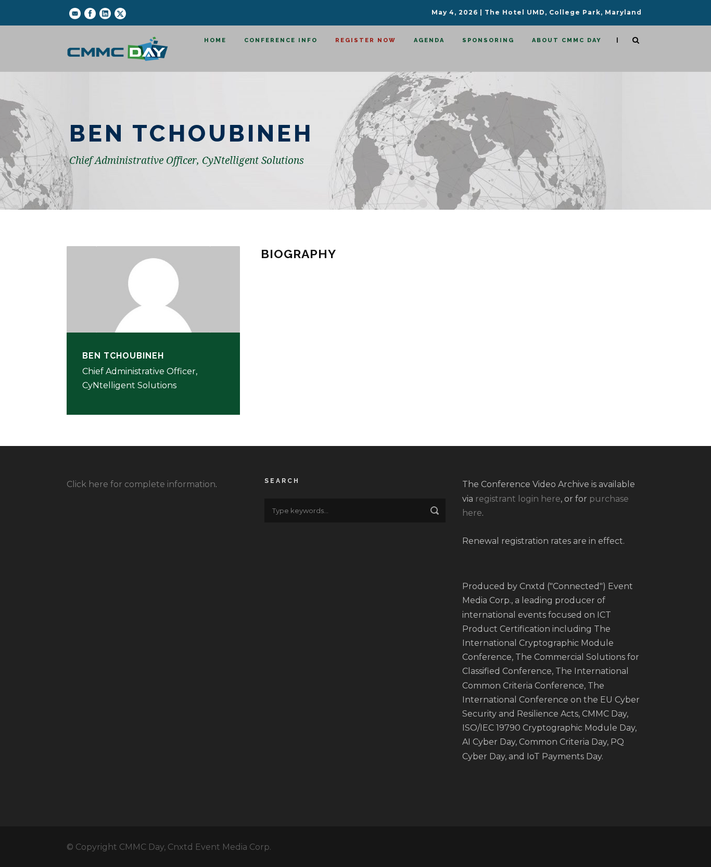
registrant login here (518, 499)
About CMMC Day (567, 40)
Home (215, 40)
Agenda (429, 40)
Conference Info (281, 40)
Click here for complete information (141, 484)
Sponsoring (488, 40)
